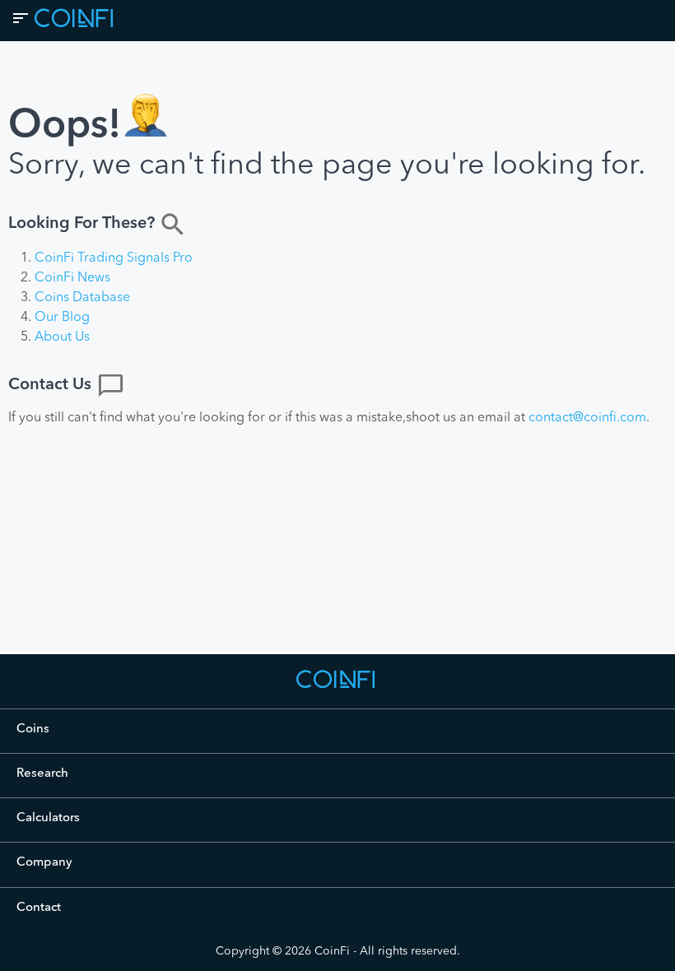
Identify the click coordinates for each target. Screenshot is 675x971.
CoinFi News (72, 278)
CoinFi (332, 951)
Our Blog (62, 317)
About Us (62, 337)
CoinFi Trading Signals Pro (114, 258)
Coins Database (82, 297)
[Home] (337, 687)
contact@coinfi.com (587, 418)
